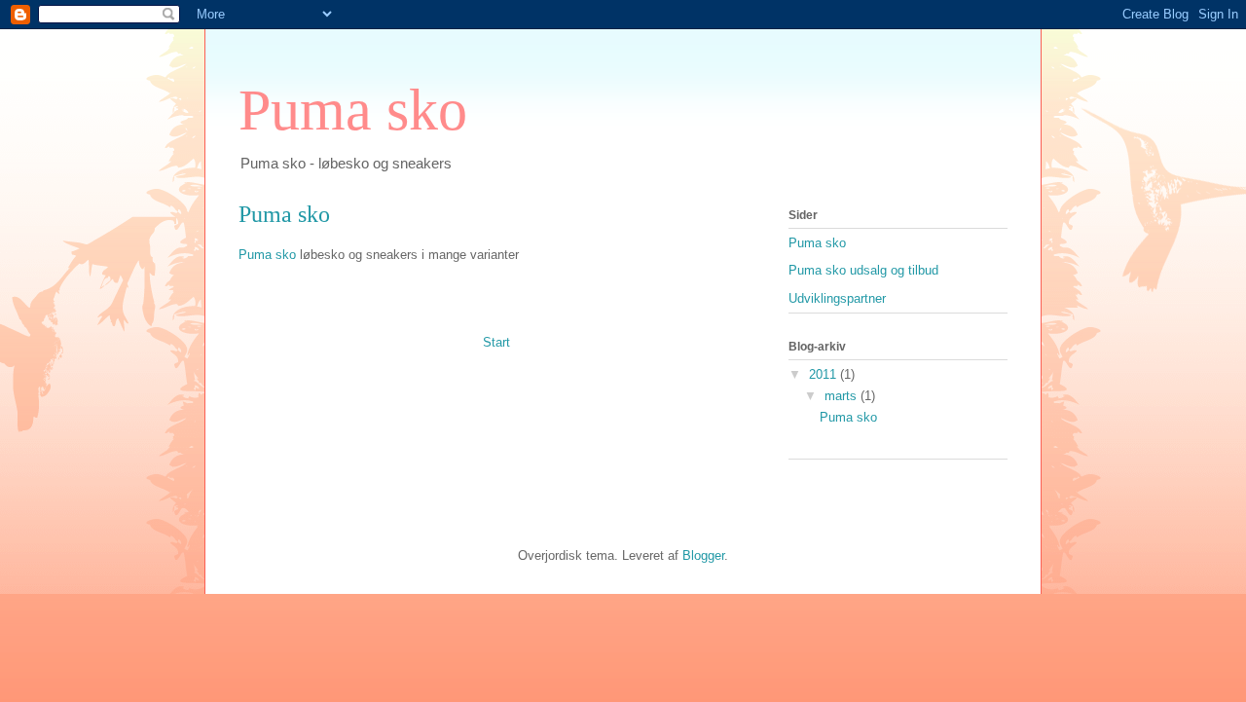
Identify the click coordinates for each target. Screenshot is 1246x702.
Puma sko (352, 110)
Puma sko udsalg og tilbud (863, 270)
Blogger (703, 555)
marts (843, 395)
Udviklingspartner (837, 298)
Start (496, 342)
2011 (824, 374)
